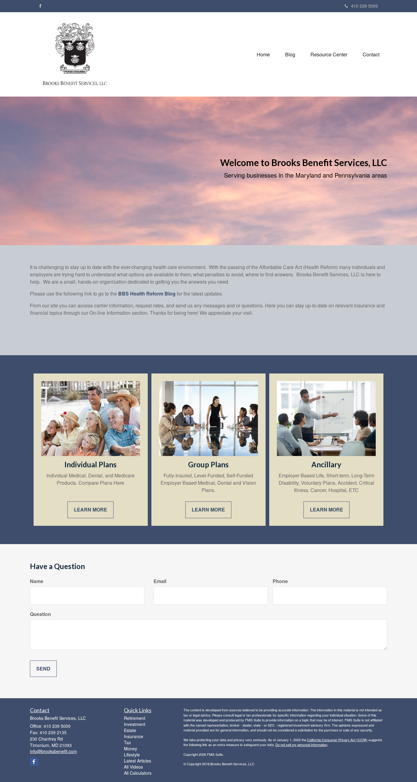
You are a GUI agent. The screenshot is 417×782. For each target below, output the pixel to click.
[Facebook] (40, 6)
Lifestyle (132, 755)
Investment (134, 724)
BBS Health (131, 293)
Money (130, 748)
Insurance (133, 736)
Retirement (134, 718)
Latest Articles (137, 761)
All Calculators (137, 773)
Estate (130, 730)
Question (40, 614)
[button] (290, 54)
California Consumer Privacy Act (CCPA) (337, 739)
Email (160, 581)
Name (36, 581)
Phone (280, 581)
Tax (127, 742)
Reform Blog (160, 293)
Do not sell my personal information (301, 744)
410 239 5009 (364, 6)
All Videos (133, 767)
